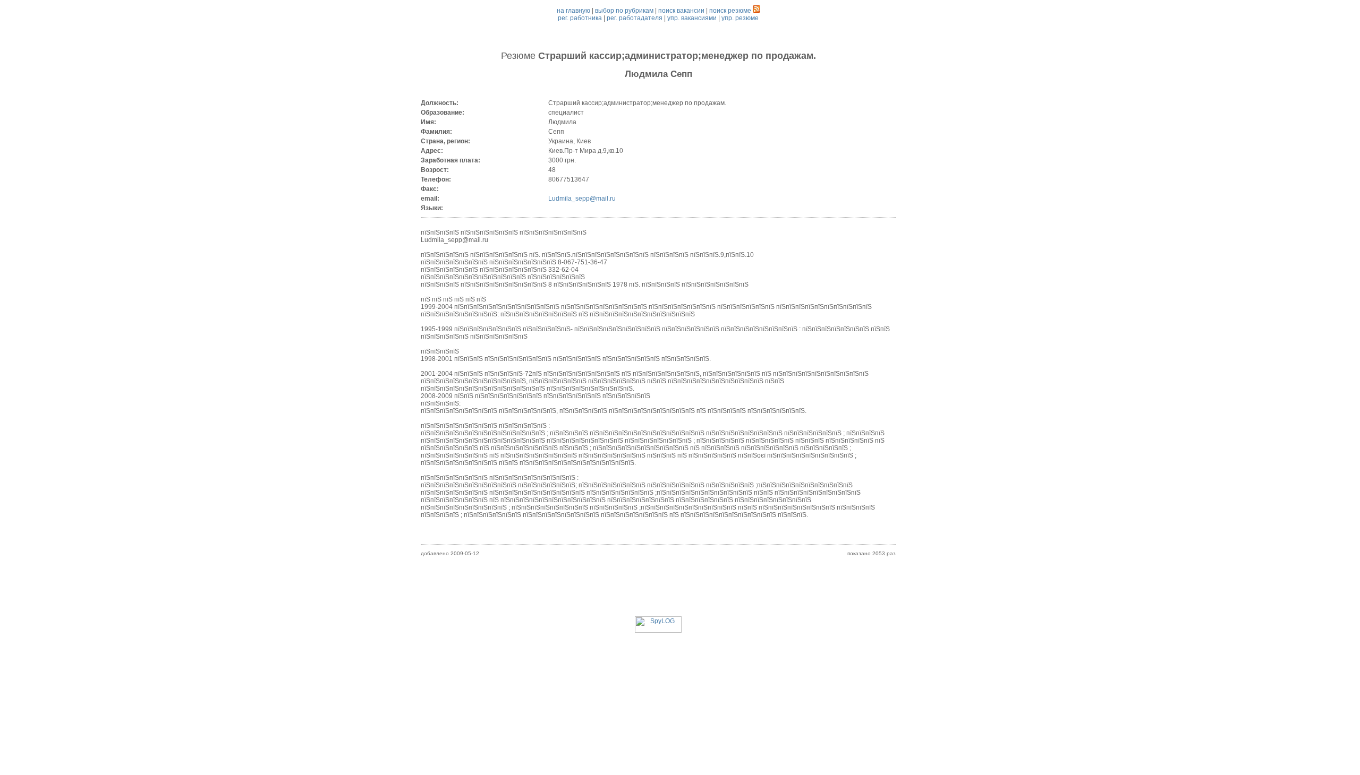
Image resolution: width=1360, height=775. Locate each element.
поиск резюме (730, 10)
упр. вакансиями (692, 18)
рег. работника (580, 18)
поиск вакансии (681, 10)
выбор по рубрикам (624, 10)
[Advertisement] (658, 592)
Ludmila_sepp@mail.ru (582, 198)
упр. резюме (740, 18)
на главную (573, 10)
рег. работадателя (634, 18)
